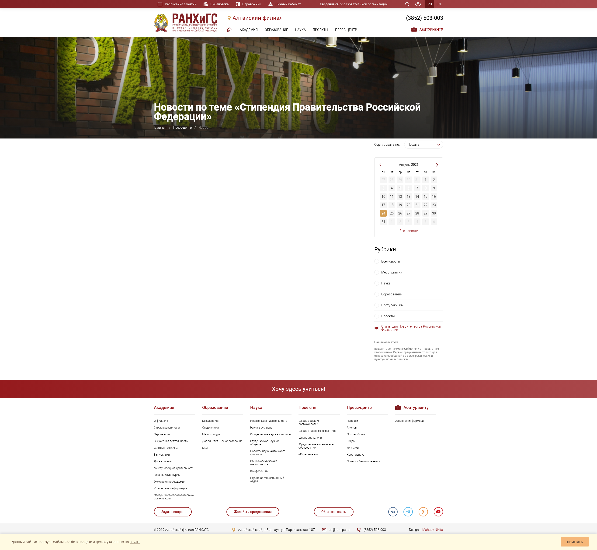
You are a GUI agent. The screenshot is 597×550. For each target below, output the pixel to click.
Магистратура (211, 434)
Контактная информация (170, 488)
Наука (386, 283)
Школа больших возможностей (308, 422)
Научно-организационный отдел (267, 479)
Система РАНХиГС (166, 448)
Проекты (388, 316)
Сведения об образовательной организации (354, 4)
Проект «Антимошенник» (363, 461)
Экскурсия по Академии (169, 481)
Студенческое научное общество (264, 442)
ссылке (135, 542)
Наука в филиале (261, 427)
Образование (391, 294)
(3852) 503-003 (424, 18)
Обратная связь (333, 512)
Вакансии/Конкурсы (167, 475)
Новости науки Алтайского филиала (267, 453)
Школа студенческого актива (317, 430)
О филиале (161, 420)
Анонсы (352, 427)
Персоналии (162, 434)
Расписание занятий (180, 4)
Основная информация (410, 420)
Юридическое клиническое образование (315, 446)
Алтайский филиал (258, 18)
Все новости (408, 230)
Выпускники (162, 454)
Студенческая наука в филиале (270, 434)
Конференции (259, 471)
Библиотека (219, 4)
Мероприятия (391, 272)
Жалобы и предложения (253, 512)
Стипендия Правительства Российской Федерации (411, 328)
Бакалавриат (210, 420)
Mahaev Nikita (432, 530)
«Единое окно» (308, 454)
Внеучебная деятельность (171, 441)
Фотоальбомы (356, 434)
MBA (205, 448)
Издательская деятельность (268, 420)
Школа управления (310, 437)
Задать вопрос (172, 512)
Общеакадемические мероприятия (263, 463)
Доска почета (162, 461)
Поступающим (392, 305)
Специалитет (210, 427)
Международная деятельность (174, 468)
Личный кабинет (288, 4)
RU (430, 4)
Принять (575, 542)
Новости (352, 420)
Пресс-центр (182, 127)
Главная (160, 127)
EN (439, 4)
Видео (351, 441)
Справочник (251, 4)
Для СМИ (353, 448)
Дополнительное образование (222, 441)
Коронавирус (355, 454)
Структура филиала (167, 427)
